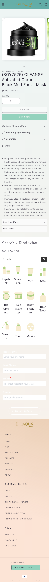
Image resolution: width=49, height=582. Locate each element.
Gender (7, 392)
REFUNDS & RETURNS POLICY (18, 519)
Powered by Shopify (34, 581)
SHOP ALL (9, 469)
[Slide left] (19, 66)
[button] (3, 4)
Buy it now (24, 117)
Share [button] (7, 146)
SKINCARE (9, 458)
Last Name (9, 365)
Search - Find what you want (20, 247)
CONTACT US (11, 540)
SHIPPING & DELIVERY (15, 513)
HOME (7, 441)
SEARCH (8, 496)
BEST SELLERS (11, 452)
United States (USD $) (23, 567)
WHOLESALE (10, 546)
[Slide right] (30, 66)
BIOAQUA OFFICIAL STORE (21, 581)
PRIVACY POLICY (12, 508)
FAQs (7, 491)
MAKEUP (9, 464)
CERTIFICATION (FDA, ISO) (17, 502)
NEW (7, 447)
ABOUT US (10, 535)
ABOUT (8, 475)
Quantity (5, 96)
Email (7, 378)
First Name (10, 351)
